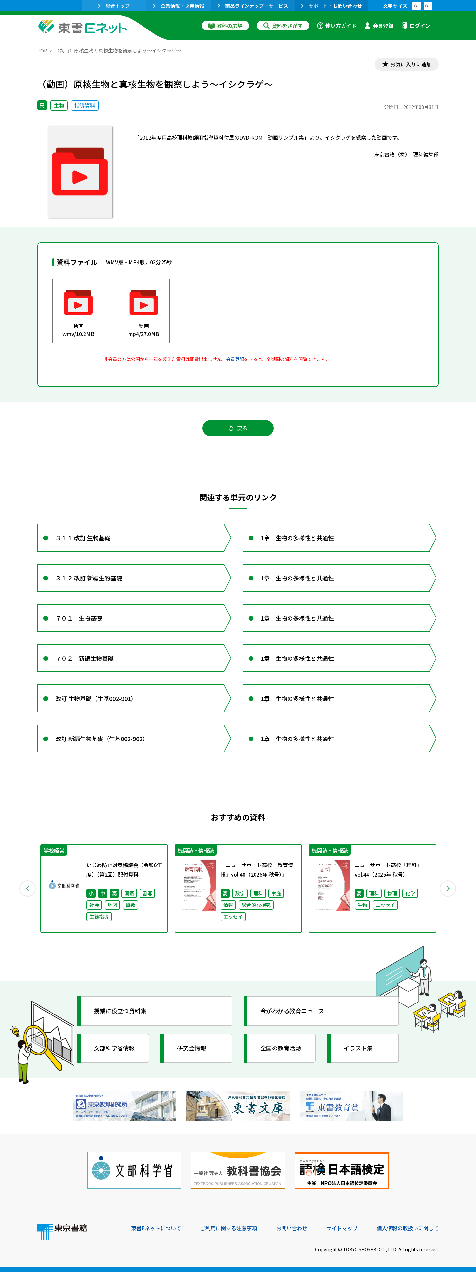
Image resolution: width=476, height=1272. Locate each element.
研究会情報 (191, 1048)
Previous (27, 888)
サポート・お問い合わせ (335, 5)
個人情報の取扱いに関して (408, 1228)
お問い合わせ (291, 1228)
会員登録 (383, 25)
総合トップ (118, 5)
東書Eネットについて (156, 1228)
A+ (428, 5)
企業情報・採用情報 (182, 5)
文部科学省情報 (114, 1048)
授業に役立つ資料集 (120, 1010)
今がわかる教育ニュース (292, 1010)
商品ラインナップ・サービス (256, 5)
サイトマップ (341, 1228)
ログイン (420, 25)
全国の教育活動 (280, 1048)
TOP (42, 50)
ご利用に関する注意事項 (228, 1228)
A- (416, 5)
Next (448, 888)
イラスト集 (358, 1048)
